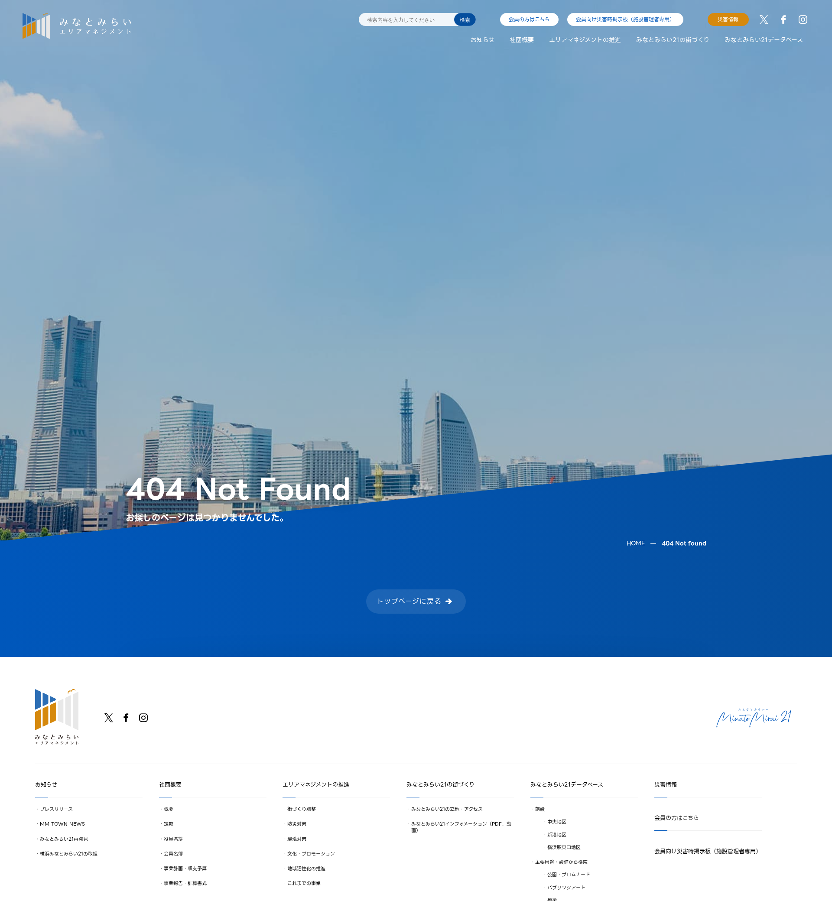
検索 (465, 19)
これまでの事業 (304, 884)
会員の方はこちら (529, 19)
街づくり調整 (301, 809)
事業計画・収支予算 (185, 868)
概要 (168, 809)
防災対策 (296, 824)
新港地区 (556, 835)
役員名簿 (173, 839)
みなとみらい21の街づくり (672, 40)
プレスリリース (56, 809)
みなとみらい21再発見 (64, 839)
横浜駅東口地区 (563, 847)
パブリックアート (566, 887)
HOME (636, 543)
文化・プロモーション (311, 854)
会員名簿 (173, 854)
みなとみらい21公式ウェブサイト (753, 718)
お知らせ (482, 40)
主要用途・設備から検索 (561, 862)
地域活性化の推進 (306, 868)
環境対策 (296, 839)
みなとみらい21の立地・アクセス (447, 809)
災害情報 (728, 19)
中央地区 (556, 822)
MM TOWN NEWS (62, 824)
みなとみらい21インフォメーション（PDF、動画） (461, 827)
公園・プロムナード (568, 875)
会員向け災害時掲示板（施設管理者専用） (625, 19)
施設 (540, 809)
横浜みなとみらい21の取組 (69, 854)
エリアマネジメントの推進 (585, 40)
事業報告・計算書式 (185, 884)
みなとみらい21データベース (764, 40)
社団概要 (522, 40)
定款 (168, 824)
